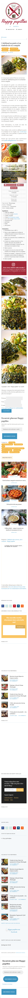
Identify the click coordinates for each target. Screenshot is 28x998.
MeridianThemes (20, 952)
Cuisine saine (18, 444)
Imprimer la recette (11, 185)
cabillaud (5, 48)
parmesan (5, 50)
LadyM (11, 52)
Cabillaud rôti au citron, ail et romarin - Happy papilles (11, 540)
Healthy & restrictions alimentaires (13, 448)
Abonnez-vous (9, 436)
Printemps (17, 450)
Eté (3, 446)
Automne (11, 442)
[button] (11, 179)
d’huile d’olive (17, 218)
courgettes (13, 48)
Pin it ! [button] (21, 185)
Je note (14, 187)
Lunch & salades (6, 450)
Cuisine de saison (7, 444)
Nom (2, 402)
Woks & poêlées (14, 452)
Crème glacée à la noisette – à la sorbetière (18, 713)
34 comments (13, 707)
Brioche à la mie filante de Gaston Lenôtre (17, 677)
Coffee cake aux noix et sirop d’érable (17, 704)
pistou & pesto (14, 50)
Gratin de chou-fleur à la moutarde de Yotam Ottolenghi (18, 695)
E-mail (3, 405)
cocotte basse (23, 132)
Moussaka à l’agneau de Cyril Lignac (17, 916)
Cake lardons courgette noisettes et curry (14, 480)
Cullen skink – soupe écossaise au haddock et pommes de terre (14, 529)
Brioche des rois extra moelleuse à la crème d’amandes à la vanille (16, 906)
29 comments (13, 911)
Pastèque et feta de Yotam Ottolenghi (16, 686)
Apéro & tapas (14, 476)
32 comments (22, 715)
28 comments (13, 919)
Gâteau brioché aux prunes (14, 504)
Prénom (3, 398)
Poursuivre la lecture (7, 984)
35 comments (13, 681)
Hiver (11, 799)
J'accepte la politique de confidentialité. (13, 408)
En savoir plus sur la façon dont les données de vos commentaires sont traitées (13, 587)
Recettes (5, 452)
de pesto (16, 214)
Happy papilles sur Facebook (10, 923)
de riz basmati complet (13, 217)
